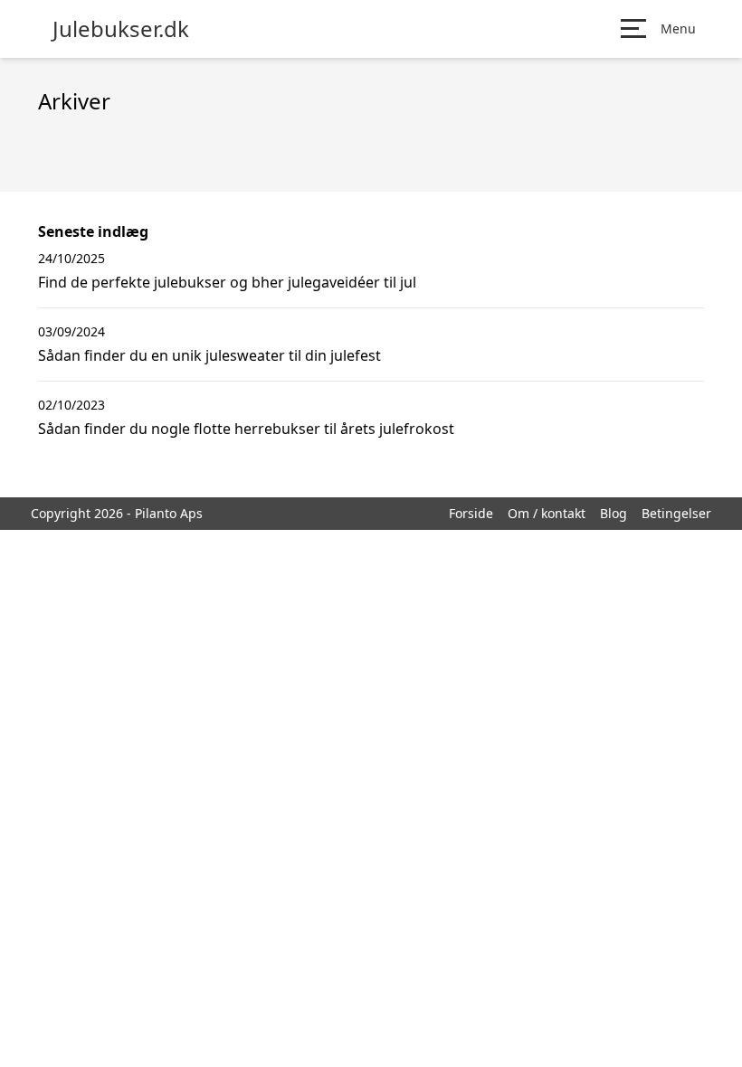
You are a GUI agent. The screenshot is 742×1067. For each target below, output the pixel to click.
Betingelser (676, 513)
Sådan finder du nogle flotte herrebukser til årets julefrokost (246, 429)
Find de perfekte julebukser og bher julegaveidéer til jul (227, 282)
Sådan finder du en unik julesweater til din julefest (209, 355)
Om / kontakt (546, 513)
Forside (471, 513)
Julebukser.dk (120, 28)
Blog (613, 513)
